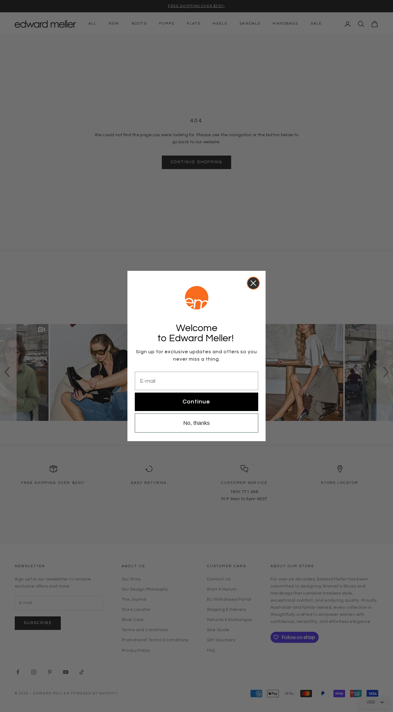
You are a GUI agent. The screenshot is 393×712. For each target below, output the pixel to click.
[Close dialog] (253, 283)
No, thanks (196, 423)
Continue (196, 402)
